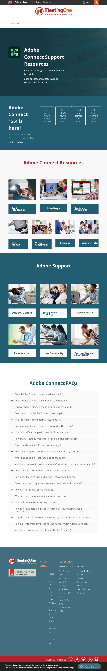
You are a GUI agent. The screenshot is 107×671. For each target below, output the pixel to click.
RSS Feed (70, 659)
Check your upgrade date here (78, 116)
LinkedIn (90, 659)
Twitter (83, 659)
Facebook (77, 659)
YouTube (96, 659)
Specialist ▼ (24, 2)
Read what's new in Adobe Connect (63, 116)
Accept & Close (91, 667)
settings (70, 667)
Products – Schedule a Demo (52, 610)
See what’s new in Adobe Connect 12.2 (47, 117)
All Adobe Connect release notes (94, 116)
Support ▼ (43, 2)
